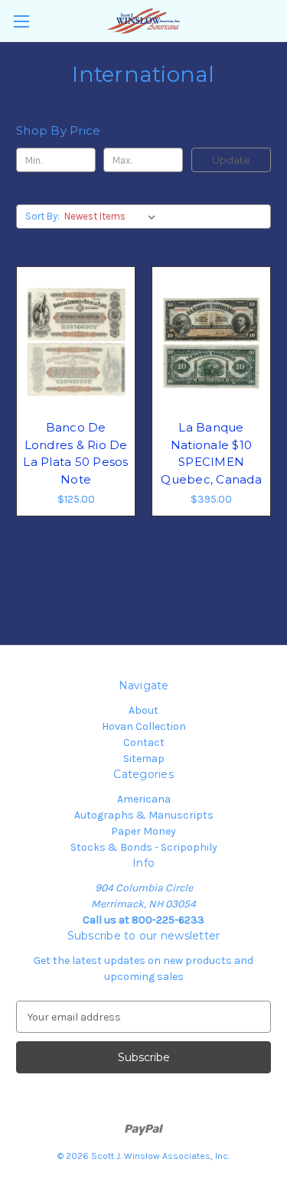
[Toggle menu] (21, 21)
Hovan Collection (144, 726)
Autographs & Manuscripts (144, 815)
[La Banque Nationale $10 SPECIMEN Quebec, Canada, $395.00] (211, 342)
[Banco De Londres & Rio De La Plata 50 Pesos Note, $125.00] (75, 342)
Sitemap (144, 758)
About (143, 710)
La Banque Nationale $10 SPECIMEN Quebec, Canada (211, 453)
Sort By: (42, 216)
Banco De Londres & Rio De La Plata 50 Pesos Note (75, 453)
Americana (144, 799)
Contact (144, 742)
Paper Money (143, 831)
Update (231, 160)
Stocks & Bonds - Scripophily (143, 847)
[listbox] (113, 216)
